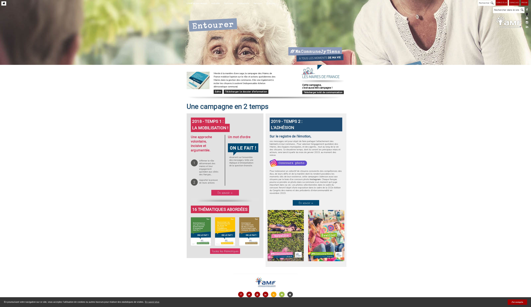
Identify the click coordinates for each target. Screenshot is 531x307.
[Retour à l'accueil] (3, 3)
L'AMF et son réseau (197, 3)
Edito (218, 91)
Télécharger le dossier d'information (246, 91)
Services (257, 3)
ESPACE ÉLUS (501, 3)
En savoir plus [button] (152, 302)
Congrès (270, 3)
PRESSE (524, 3)
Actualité (215, 3)
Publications (243, 3)
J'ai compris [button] (517, 302)
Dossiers (228, 3)
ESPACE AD (514, 3)
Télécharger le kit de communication (323, 92)
